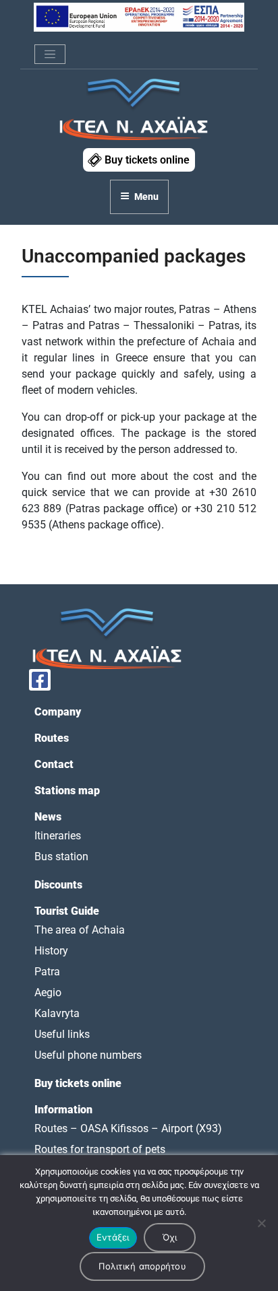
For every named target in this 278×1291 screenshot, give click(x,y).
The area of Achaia (79, 929)
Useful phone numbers (88, 1055)
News (47, 816)
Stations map (67, 790)
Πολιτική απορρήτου (142, 1266)
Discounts (58, 884)
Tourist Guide (66, 911)
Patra (47, 971)
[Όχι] (261, 1223)
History (51, 950)
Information (63, 1109)
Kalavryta (57, 1013)
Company (57, 711)
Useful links (62, 1034)
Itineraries (57, 835)
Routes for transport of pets (99, 1149)
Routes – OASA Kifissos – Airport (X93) (128, 1128)
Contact (54, 764)
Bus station (61, 856)
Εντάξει (113, 1237)
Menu (146, 196)
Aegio (47, 992)
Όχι (170, 1237)
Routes (51, 738)
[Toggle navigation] (49, 54)
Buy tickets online (147, 159)
